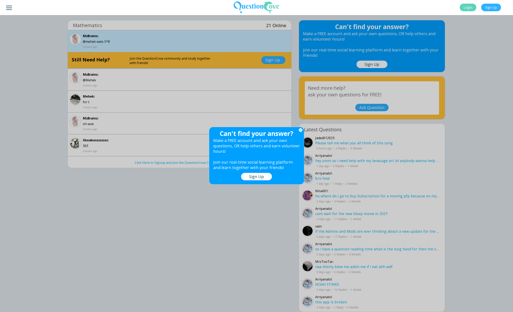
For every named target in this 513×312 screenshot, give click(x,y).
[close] (301, 130)
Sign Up (491, 7)
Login (468, 7)
